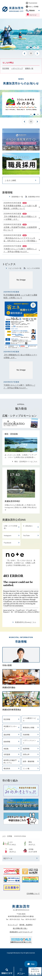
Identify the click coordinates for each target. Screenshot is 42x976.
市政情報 (26, 735)
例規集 (6, 749)
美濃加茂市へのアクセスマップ (21, 932)
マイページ (32, 15)
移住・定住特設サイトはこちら (25, 461)
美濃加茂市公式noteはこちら (25, 622)
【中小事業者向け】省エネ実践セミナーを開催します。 (20, 217)
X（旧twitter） (28, 526)
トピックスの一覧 (14, 268)
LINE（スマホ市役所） (10, 527)
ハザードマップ (17, 68)
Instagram (7, 535)
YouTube (26, 535)
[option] (21, 34)
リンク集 (26, 768)
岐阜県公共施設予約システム (10, 761)
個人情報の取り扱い (20, 928)
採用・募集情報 (28, 761)
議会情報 (7, 735)
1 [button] (27, 47)
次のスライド (37, 53)
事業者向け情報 (28, 727)
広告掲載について (33, 893)
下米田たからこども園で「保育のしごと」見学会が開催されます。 (20, 250)
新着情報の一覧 (17, 197)
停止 (31, 53)
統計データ (8, 858)
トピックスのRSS (33, 268)
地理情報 (26, 749)
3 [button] (34, 47)
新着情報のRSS (34, 197)
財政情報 (7, 742)
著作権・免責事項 (25, 925)
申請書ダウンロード (10, 727)
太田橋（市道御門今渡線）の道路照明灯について (20, 228)
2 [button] (31, 47)
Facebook (7, 543)
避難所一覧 (29, 68)
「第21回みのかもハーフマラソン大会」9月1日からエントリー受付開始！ (20, 239)
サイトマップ (13, 925)
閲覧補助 (32, 10)
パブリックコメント (29, 742)
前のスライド (24, 53)
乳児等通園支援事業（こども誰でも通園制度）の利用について (20, 207)
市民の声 (26, 754)
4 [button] (38, 47)
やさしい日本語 (33, 6)
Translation (33, 3)
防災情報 (5, 68)
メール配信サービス (29, 719)
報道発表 (7, 768)
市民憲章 (7, 754)
